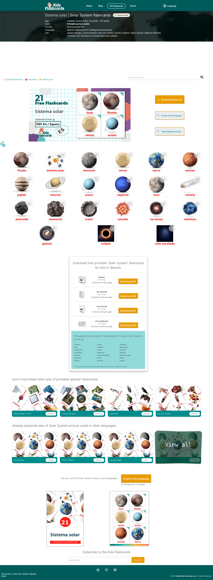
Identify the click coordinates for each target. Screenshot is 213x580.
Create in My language (171, 115)
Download (128, 281)
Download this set (171, 99)
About (133, 6)
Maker (89, 6)
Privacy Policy (6, 574)
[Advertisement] (106, 57)
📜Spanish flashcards (14, 79)
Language (167, 6)
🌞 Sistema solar (46, 79)
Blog (100, 6)
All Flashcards (116, 6)
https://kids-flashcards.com (186, 576)
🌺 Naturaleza (31, 79)
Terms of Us (17, 574)
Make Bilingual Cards (171, 131)
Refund (25, 574)
